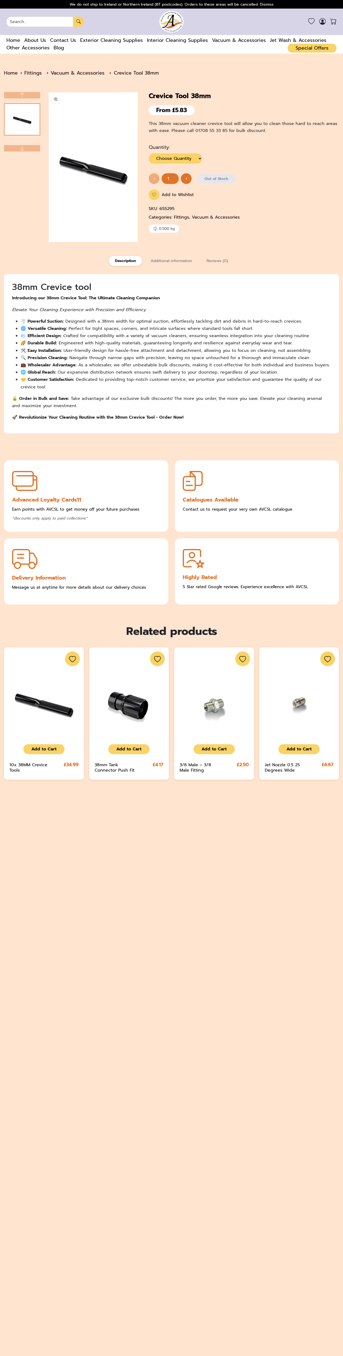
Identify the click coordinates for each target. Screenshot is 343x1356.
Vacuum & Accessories (239, 40)
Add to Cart (44, 749)
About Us (35, 40)
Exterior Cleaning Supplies (111, 40)
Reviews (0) (217, 261)
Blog (59, 47)
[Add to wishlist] (72, 658)
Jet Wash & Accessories (298, 40)
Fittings (33, 73)
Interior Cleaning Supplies (177, 40)
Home (13, 40)
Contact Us (63, 40)
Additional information (171, 261)
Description (125, 261)
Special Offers (312, 48)
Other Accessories (28, 47)
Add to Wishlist (173, 195)
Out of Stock (216, 179)
